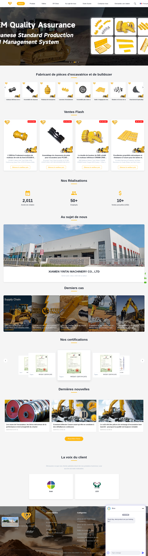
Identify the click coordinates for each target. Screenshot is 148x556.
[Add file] (108, 553)
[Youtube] (145, 282)
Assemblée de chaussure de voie (87, 537)
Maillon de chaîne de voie (85, 530)
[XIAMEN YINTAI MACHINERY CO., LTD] (10, 4)
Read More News (74, 439)
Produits (32, 3)
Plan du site (50, 536)
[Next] (142, 87)
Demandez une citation (122, 3)
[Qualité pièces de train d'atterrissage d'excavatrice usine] (74, 65)
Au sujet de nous (70, 3)
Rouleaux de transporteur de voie (87, 541)
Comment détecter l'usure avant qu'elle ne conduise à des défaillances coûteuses (73, 426)
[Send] (143, 553)
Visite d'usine (87, 3)
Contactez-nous (103, 3)
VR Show (56, 3)
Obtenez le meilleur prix (20, 167)
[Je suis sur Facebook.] (145, 273)
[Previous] (5, 87)
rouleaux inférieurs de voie (85, 534)
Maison (20, 3)
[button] (3, 36)
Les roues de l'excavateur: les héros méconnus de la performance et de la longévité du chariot (26, 426)
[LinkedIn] (145, 278)
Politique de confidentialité (54, 533)
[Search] (135, 4)
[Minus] (143, 508)
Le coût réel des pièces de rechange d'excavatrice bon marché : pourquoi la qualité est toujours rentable (121, 426)
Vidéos (44, 3)
